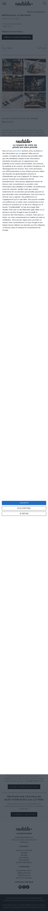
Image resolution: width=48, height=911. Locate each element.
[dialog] (24, 455)
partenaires (16, 151)
